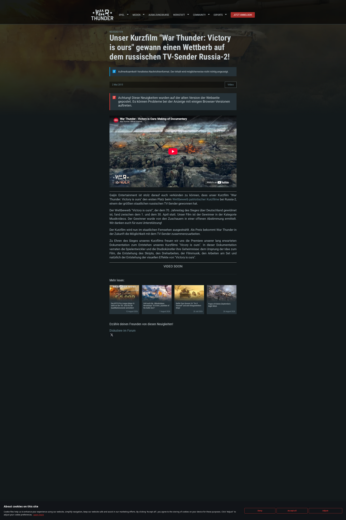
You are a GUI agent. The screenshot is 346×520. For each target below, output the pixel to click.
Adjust (325, 510)
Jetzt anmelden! (243, 14)
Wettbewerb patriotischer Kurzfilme (195, 199)
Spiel (121, 14)
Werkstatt (179, 14)
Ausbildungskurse (159, 14)
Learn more (38, 514)
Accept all (292, 510)
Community (199, 14)
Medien (136, 14)
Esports (218, 14)
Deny (260, 510)
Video (231, 84)
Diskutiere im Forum (122, 330)
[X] (111, 335)
